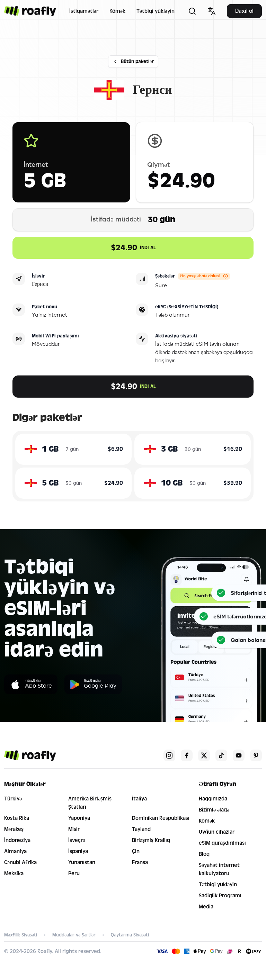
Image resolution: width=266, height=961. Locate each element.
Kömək (117, 11)
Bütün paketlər (137, 61)
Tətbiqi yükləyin (155, 11)
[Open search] (192, 11)
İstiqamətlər (83, 11)
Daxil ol (244, 11)
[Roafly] (30, 11)
